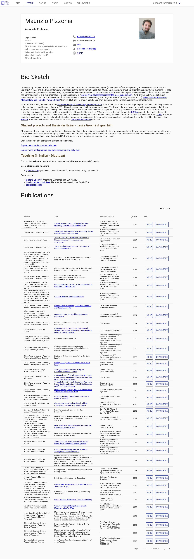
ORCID (80, 53)
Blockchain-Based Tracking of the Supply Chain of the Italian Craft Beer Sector (73, 285)
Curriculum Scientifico (81, 119)
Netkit (159, 114)
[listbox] (142, 548)
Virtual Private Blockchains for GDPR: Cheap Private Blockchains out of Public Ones (73, 232)
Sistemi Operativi (34, 180)
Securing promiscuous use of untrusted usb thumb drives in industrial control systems (71, 442)
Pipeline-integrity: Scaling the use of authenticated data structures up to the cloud (73, 391)
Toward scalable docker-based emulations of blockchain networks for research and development (71, 240)
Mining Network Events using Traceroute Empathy (73, 500)
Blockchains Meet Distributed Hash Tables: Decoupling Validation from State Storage (70, 404)
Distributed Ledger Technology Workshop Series (79, 104)
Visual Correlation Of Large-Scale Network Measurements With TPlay (70, 507)
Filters (164, 208)
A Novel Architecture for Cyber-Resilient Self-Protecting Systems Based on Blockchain (71, 224)
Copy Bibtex (162, 224)
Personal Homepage (86, 49)
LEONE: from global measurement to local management (106, 95)
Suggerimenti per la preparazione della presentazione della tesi (50, 150)
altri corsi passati (34, 185)
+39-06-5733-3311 (86, 36)
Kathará (24, 119)
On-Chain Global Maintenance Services (69, 297)
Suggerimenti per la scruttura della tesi (38, 145)
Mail (79, 45)
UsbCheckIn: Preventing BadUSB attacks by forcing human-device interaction (70, 451)
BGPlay (134, 112)
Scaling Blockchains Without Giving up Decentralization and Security (69, 371)
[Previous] (164, 548)
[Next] (169, 548)
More (149, 224)
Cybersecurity (32, 170)
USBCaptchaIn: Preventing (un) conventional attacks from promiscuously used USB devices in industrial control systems (73, 330)
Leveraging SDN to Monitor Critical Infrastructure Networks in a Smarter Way (72, 426)
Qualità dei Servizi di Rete (38, 182)
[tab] (17, 3)
